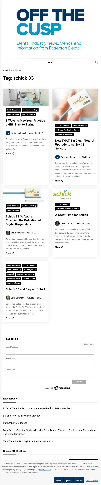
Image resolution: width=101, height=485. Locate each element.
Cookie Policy (92, 480)
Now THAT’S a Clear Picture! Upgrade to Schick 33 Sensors (74, 144)
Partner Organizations (25, 274)
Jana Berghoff (17, 298)
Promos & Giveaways (64, 134)
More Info (79, 481)
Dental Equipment (13, 110)
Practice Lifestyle (13, 283)
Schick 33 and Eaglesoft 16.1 (25, 289)
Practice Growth (29, 279)
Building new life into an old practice (22, 415)
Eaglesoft (10, 274)
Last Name (10, 370)
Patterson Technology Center (67, 130)
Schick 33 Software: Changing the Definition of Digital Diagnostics (23, 220)
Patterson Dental (18, 133)
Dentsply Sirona (13, 114)
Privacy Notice (45, 470)
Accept (58, 481)
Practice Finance (28, 114)
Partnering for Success (15, 423)
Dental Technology (30, 110)
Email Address (12, 347)
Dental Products (13, 206)
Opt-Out (68, 481)
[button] (50, 62)
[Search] (96, 62)
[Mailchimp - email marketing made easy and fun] (57, 390)
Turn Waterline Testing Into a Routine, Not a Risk (28, 441)
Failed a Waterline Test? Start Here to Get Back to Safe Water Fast (37, 408)
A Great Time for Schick (71, 215)
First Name (10, 358)
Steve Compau (17, 233)
